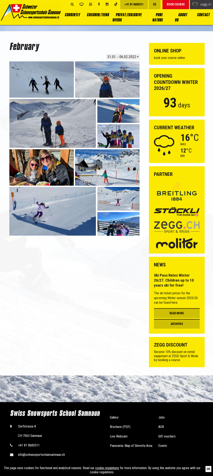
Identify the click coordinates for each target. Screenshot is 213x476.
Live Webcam (119, 436)
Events (162, 446)
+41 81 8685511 (29, 445)
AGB (161, 427)
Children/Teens (98, 14)
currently (72, 14)
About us (181, 17)
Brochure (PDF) (120, 427)
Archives (177, 324)
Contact (203, 14)
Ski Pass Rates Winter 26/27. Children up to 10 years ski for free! (174, 280)
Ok (208, 469)
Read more (177, 313)
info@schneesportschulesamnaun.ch (41, 455)
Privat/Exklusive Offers (126, 17)
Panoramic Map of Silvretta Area (131, 446)
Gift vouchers (167, 436)
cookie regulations (107, 468)
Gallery (114, 417)
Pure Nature (157, 17)
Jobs (161, 417)
